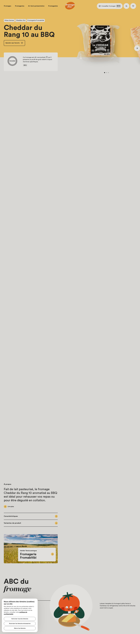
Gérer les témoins (20, 628)
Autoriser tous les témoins (19, 618)
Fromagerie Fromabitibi (35, 20)
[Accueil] (70, 6)
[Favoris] (133, 6)
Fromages (7, 6)
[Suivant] (137, 48)
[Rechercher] (126, 6)
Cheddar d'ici (20, 20)
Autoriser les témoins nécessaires (19, 623)
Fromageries (19, 6)
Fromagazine (53, 6)
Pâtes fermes (9, 20)
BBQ (25, 65)
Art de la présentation (36, 6)
